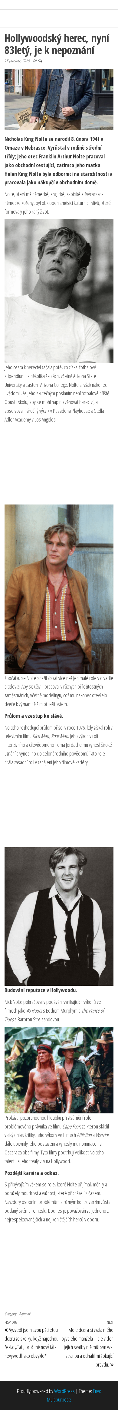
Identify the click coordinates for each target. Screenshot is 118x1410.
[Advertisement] (59, 464)
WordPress (64, 1391)
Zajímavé (25, 1313)
